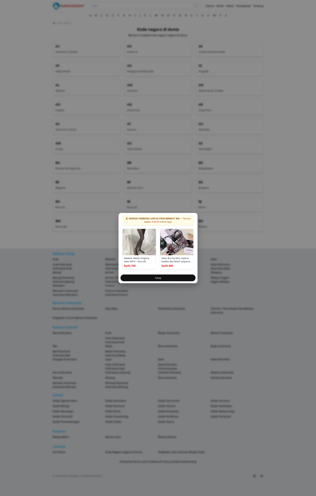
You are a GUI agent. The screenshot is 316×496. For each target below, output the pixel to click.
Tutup (158, 277)
